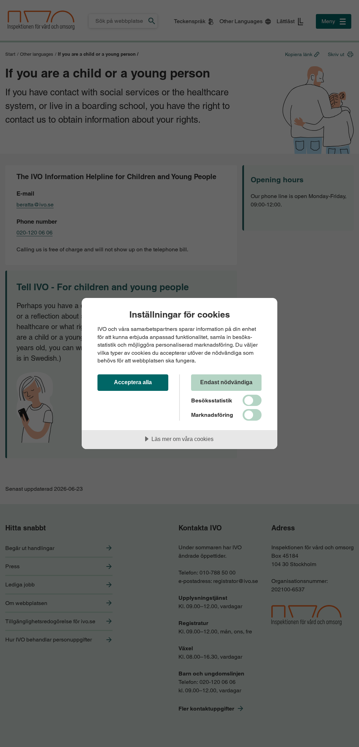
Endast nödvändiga (226, 382)
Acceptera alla (133, 382)
